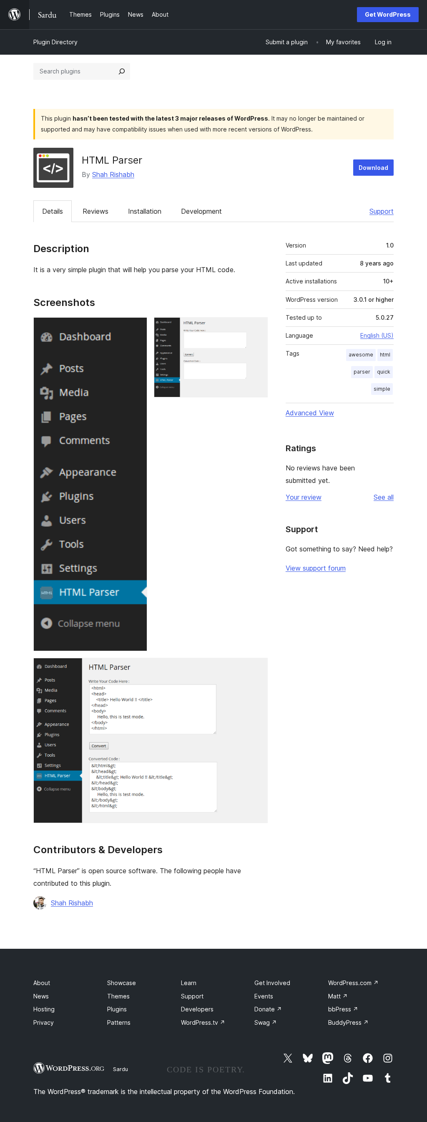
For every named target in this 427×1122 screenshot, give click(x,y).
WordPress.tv (203, 1022)
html (385, 354)
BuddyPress (348, 1022)
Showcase (121, 982)
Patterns (119, 1022)
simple (382, 389)
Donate (268, 1009)
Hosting (44, 1009)
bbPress (343, 1009)
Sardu (120, 1069)
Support (381, 211)
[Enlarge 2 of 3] (256, 328)
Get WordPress (388, 14)
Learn (188, 982)
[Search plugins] (121, 71)
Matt (338, 996)
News (41, 996)
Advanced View (310, 413)
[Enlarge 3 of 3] (256, 669)
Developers (197, 1009)
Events (263, 996)
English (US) (377, 335)
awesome (361, 354)
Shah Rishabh (113, 174)
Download (373, 167)
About (41, 982)
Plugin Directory (55, 41)
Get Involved (272, 982)
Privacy (43, 1022)
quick (383, 372)
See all (384, 497)
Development (201, 211)
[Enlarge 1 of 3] (136, 328)
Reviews (95, 211)
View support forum (316, 568)
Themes (118, 996)
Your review (304, 497)
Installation (144, 211)
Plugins (117, 1009)
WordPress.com (353, 982)
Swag (265, 1022)
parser (362, 372)
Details (52, 211)
